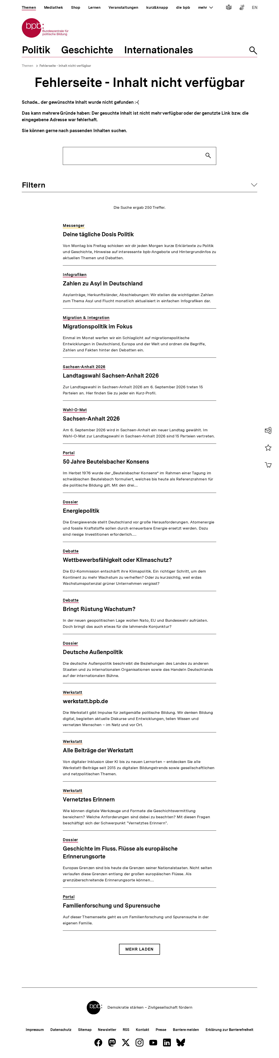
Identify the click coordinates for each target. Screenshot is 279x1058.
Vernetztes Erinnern (89, 799)
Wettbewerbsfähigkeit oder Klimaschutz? (117, 559)
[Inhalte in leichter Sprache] (228, 8)
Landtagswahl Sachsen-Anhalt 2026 (111, 375)
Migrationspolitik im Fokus (97, 326)
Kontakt (142, 1030)
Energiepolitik (81, 510)
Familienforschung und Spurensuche (111, 905)
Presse (161, 1030)
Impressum (35, 1030)
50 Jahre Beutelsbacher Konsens (106, 461)
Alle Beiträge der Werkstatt (98, 750)
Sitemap (84, 1030)
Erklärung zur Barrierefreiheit (229, 1030)
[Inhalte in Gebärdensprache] (242, 8)
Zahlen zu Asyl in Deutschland (103, 283)
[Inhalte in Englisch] (254, 8)
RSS (126, 1030)
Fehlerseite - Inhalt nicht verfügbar (65, 65)
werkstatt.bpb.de (85, 701)
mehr (205, 7)
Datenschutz (60, 1030)
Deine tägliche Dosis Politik (98, 234)
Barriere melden (186, 1030)
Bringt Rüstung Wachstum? (99, 609)
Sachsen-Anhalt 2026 (91, 418)
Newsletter (107, 1030)
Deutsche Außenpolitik (93, 652)
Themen (27, 65)
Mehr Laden (139, 949)
